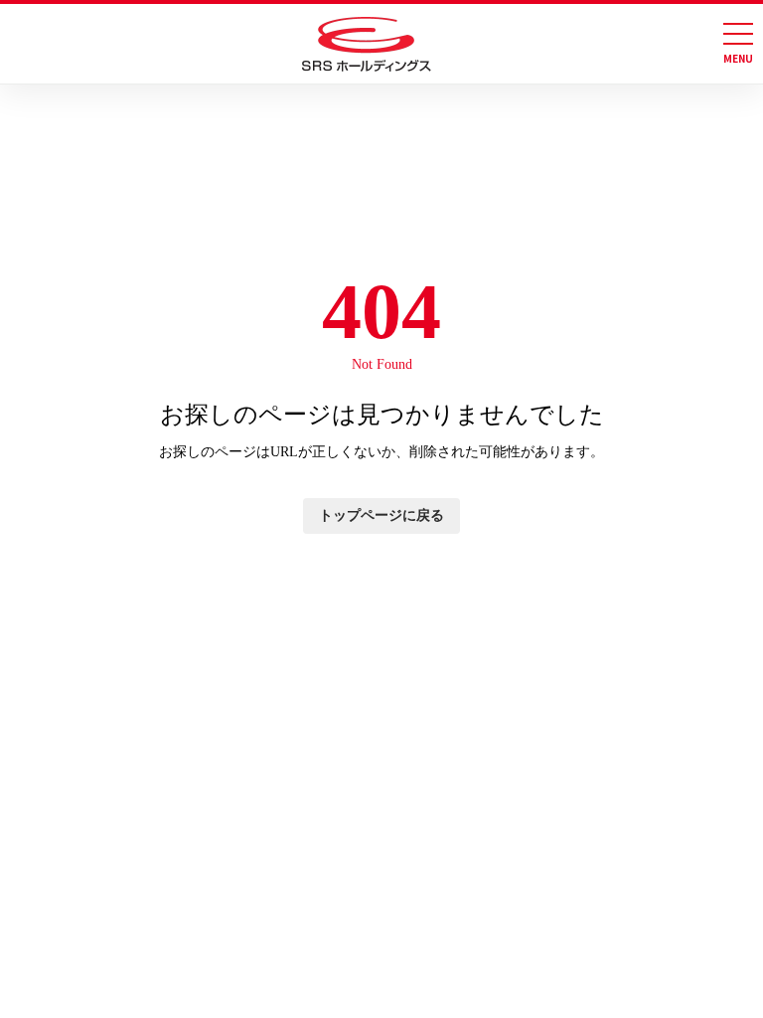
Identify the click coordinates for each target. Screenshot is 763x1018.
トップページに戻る (381, 515)
